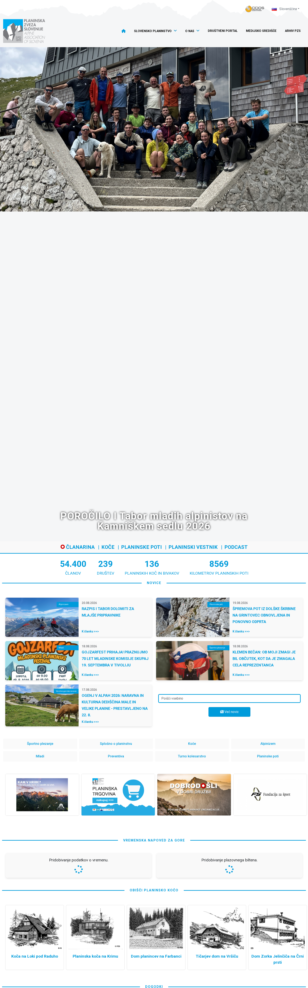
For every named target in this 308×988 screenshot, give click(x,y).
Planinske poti (141, 547)
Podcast (236, 547)
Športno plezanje (40, 744)
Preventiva (116, 756)
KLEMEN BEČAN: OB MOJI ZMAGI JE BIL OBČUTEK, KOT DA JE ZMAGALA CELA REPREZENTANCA (264, 658)
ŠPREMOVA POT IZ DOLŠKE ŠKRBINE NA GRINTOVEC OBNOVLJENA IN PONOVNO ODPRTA (264, 615)
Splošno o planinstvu (116, 744)
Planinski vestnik (193, 547)
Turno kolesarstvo (192, 756)
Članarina (80, 547)
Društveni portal (223, 31)
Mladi (40, 756)
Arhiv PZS (293, 31)
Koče (107, 547)
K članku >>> (90, 631)
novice (154, 583)
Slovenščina (287, 9)
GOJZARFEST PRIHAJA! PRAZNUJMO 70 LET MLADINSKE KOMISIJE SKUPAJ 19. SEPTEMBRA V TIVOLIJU (115, 658)
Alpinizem (268, 744)
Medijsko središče (261, 31)
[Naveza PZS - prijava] (254, 9)
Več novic (231, 712)
